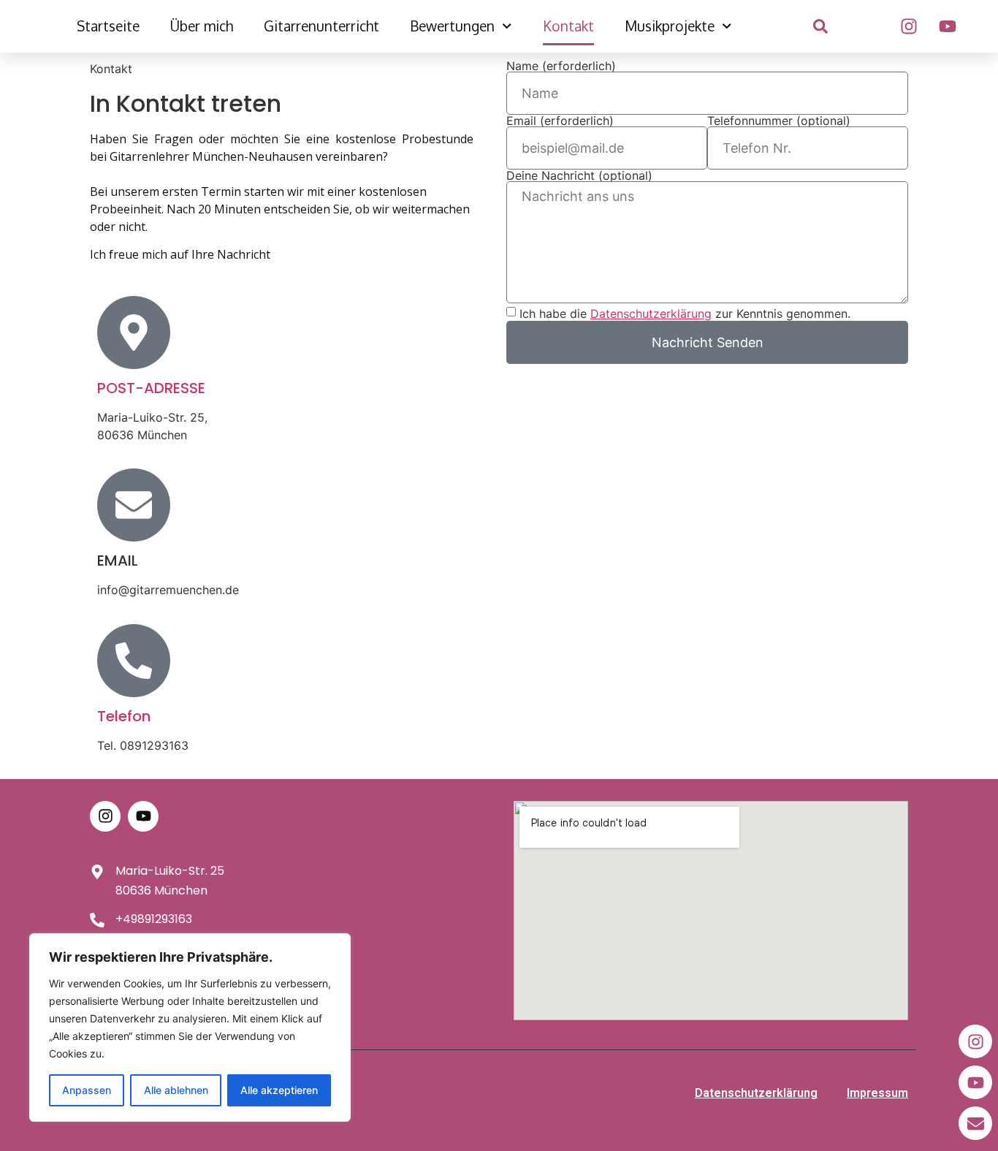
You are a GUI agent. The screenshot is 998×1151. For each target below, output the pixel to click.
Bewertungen (452, 26)
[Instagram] (908, 26)
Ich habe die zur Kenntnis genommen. (684, 313)
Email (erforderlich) (560, 120)
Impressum (877, 1093)
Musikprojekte (670, 26)
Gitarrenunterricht (321, 26)
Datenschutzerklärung (756, 1093)
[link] (820, 26)
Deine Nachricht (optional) (579, 175)
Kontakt (568, 26)
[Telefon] (133, 660)
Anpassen (86, 1090)
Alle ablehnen (176, 1090)
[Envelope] (975, 1123)
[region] (190, 1027)
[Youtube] (947, 26)
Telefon (124, 716)
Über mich (201, 26)
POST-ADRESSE (151, 388)
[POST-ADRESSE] (133, 332)
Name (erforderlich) (561, 66)
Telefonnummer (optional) (778, 120)
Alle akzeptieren (279, 1090)
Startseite (108, 26)
